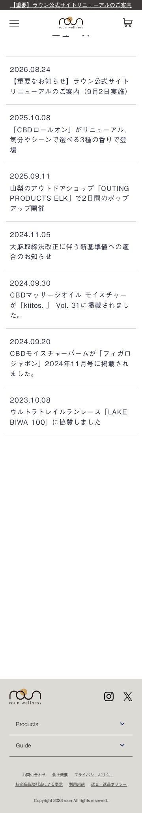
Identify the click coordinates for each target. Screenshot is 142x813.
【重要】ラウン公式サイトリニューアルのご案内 (71, 5)
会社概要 (60, 775)
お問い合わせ (34, 775)
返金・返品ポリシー (109, 784)
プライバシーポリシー (94, 775)
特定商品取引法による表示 (39, 784)
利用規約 (77, 784)
